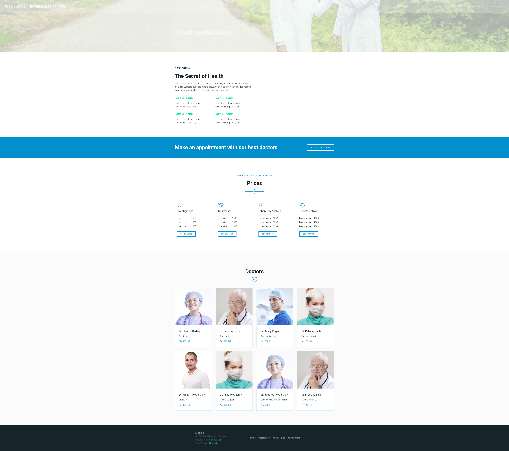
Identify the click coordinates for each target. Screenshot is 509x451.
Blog (481, 7)
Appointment (495, 7)
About (469, 7)
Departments (451, 7)
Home (436, 7)
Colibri (213, 443)
